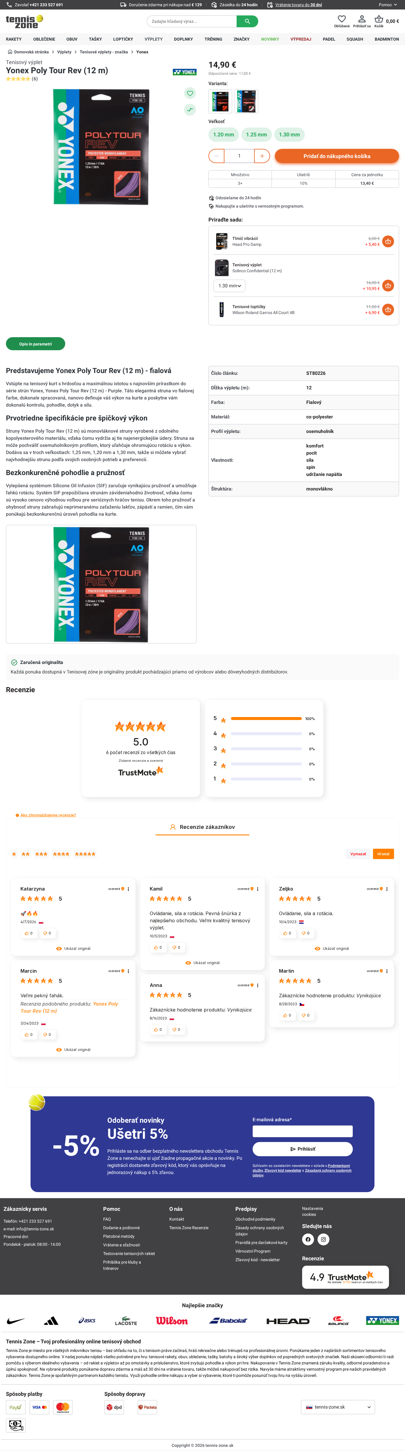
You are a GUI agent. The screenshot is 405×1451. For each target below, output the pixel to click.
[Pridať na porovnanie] (190, 110)
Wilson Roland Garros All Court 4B (263, 312)
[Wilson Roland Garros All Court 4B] (221, 309)
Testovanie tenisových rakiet (129, 1253)
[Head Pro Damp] (221, 241)
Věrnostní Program (252, 1251)
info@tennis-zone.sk (35, 1229)
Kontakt (176, 1219)
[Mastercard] (63, 1407)
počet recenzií (141, 752)
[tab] (35, 343)
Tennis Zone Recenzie (188, 1227)
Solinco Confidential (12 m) (257, 270)
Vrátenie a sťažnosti (121, 1245)
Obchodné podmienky (255, 1219)
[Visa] (39, 1407)
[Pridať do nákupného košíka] (388, 241)
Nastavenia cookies (308, 1211)
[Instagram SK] (323, 1239)
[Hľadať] (247, 21)
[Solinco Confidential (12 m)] (221, 267)
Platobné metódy (119, 1236)
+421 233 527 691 (46, 4)
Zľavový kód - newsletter (257, 1259)
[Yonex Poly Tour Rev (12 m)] (220, 101)
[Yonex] (185, 72)
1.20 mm (223, 134)
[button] (17, 815)
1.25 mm (256, 134)
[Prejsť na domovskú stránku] (24, 21)
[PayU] (15, 1407)
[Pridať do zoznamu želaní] (190, 93)
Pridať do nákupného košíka (337, 156)
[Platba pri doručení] (15, 1425)
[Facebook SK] (308, 1239)
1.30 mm (289, 134)
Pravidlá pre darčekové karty (261, 1242)
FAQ (107, 1219)
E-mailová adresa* (272, 1119)
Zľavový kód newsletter (282, 1170)
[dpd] (114, 1407)
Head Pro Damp (247, 244)
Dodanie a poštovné (121, 1227)
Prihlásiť (306, 1149)
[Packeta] (147, 1407)
